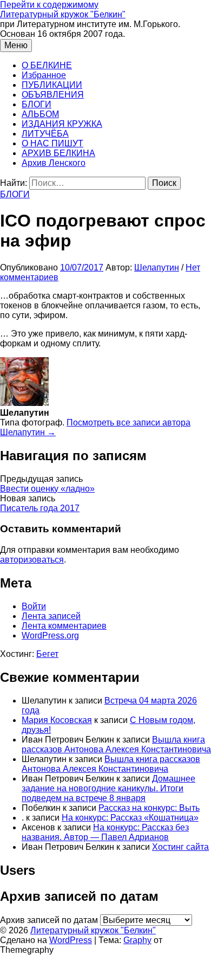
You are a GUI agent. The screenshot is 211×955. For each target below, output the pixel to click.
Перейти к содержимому (49, 4)
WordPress (70, 940)
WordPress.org (50, 635)
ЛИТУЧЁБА (45, 133)
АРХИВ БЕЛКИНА (58, 153)
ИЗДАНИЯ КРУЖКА (62, 123)
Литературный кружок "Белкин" (63, 14)
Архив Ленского (53, 162)
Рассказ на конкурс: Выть (149, 807)
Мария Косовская (57, 720)
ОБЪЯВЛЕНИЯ (53, 94)
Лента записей (51, 616)
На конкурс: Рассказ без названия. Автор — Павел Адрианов (105, 832)
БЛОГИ (36, 104)
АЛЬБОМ (40, 114)
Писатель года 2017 (40, 508)
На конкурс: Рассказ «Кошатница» (130, 817)
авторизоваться (32, 559)
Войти (34, 606)
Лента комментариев (64, 625)
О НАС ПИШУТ (52, 143)
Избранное (44, 75)
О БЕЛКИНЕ (47, 65)
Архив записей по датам (49, 920)
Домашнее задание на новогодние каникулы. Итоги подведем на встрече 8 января (108, 788)
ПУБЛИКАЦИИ (52, 84)
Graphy (137, 940)
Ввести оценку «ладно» (47, 488)
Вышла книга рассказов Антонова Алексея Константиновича (116, 744)
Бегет (47, 654)
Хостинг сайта (180, 846)
